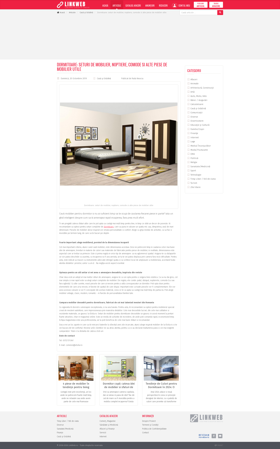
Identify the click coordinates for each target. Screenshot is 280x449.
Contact (145, 432)
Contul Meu (184, 5)
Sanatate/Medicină (200, 166)
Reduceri (163, 5)
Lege (192, 141)
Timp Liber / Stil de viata (203, 179)
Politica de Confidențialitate (154, 429)
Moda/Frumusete (199, 150)
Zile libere (195, 187)
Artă (192, 92)
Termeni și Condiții (150, 425)
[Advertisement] (140, 36)
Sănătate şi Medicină (109, 425)
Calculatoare (196, 104)
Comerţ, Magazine (108, 421)
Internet (194, 137)
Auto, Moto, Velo (198, 96)
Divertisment (196, 121)
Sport (193, 170)
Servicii (103, 432)
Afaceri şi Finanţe (107, 429)
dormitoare (109, 227)
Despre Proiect (149, 421)
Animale (194, 83)
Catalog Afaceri (133, 5)
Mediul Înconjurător (200, 145)
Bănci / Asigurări (198, 100)
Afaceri (193, 79)
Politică (194, 158)
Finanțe (194, 133)
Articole (117, 5)
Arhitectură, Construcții (202, 87)
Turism (193, 183)
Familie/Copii (197, 129)
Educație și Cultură (199, 125)
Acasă (105, 5)
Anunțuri (150, 5)
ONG (192, 154)
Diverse (194, 116)
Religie (193, 162)
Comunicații (196, 112)
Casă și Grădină (104, 78)
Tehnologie (195, 174)
